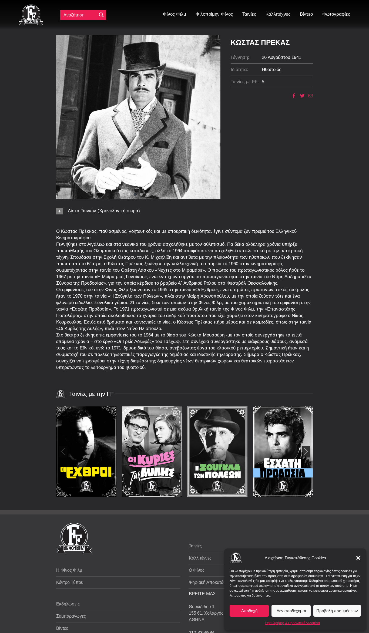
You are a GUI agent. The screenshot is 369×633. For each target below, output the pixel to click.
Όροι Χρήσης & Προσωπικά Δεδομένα (292, 623)
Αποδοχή (249, 610)
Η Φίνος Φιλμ (69, 570)
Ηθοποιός (271, 69)
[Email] (308, 95)
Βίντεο (62, 628)
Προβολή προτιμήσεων (337, 610)
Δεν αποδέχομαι (291, 610)
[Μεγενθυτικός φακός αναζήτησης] (101, 14)
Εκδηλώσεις (68, 604)
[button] (358, 558)
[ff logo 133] (31, 6)
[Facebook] (292, 95)
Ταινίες (195, 546)
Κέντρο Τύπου (69, 582)
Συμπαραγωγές (71, 616)
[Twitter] (300, 95)
